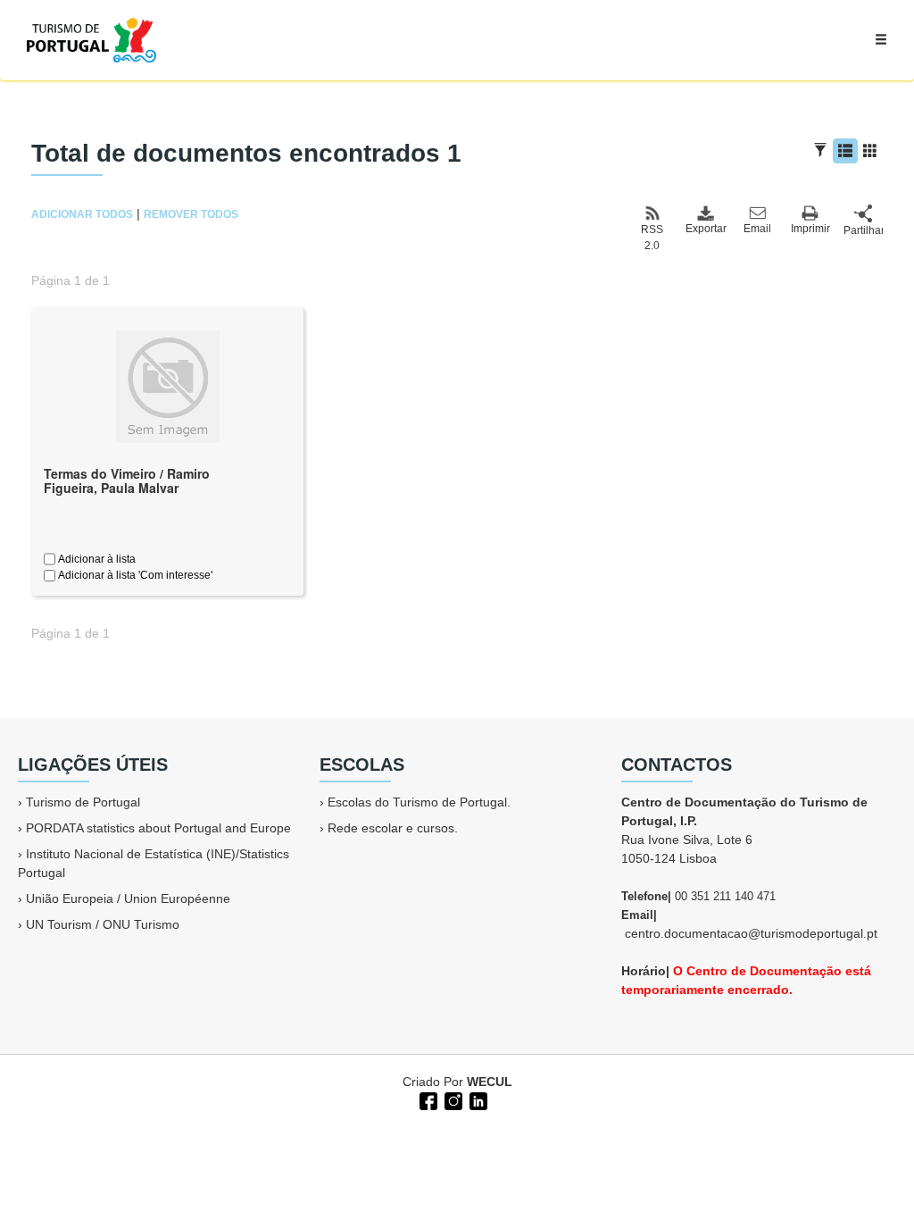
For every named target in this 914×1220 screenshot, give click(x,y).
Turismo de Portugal (83, 802)
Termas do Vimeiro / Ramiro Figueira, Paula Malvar (127, 480)
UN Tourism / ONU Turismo (102, 924)
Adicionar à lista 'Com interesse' (133, 575)
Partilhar (863, 230)
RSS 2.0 (652, 237)
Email (757, 228)
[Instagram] (452, 1099)
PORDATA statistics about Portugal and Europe (158, 828)
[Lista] (845, 150)
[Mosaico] (870, 150)
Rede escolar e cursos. (393, 828)
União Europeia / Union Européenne (128, 898)
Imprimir (810, 228)
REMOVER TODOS (191, 214)
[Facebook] (427, 1099)
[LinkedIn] (476, 1099)
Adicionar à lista (95, 559)
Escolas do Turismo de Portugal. (419, 802)
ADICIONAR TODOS (82, 214)
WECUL (489, 1081)
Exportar (705, 228)
